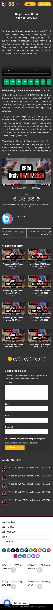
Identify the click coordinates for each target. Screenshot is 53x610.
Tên (7, 404)
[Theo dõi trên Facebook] (4, 550)
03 (19, 82)
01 (7, 82)
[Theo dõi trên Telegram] (29, 556)
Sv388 (44, 31)
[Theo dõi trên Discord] (38, 556)
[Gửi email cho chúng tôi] (26, 550)
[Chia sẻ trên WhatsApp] (15, 199)
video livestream (13, 41)
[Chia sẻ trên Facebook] (20, 199)
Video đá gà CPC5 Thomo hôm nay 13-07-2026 (40, 292)
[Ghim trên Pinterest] (33, 199)
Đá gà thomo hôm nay (35, 204)
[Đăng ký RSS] (40, 550)
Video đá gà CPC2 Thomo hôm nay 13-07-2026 (13, 319)
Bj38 (7, 34)
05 (31, 82)
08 (49, 82)
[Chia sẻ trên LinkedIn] (38, 199)
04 (25, 82)
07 (43, 82)
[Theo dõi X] (17, 550)
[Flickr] (15, 556)
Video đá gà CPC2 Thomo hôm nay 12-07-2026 (40, 319)
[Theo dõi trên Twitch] (33, 556)
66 (37, 359)
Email (7, 415)
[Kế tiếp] (43, 359)
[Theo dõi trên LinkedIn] (44, 550)
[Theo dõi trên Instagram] (9, 550)
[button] (7, 602)
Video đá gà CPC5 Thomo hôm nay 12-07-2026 (13, 346)
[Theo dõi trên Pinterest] (35, 550)
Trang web (9, 427)
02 (13, 82)
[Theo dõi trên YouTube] (49, 550)
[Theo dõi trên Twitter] (22, 550)
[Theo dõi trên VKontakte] (24, 556)
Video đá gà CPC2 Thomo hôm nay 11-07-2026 (40, 346)
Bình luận (9, 383)
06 (37, 82)
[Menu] (17, 4)
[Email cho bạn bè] (29, 199)
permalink (28, 207)
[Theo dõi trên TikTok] (13, 550)
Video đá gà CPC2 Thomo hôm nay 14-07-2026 (13, 292)
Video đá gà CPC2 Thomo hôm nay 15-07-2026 (13, 265)
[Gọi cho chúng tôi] (31, 550)
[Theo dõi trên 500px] (20, 556)
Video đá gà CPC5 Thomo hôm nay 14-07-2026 (40, 265)
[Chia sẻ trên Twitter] (24, 199)
